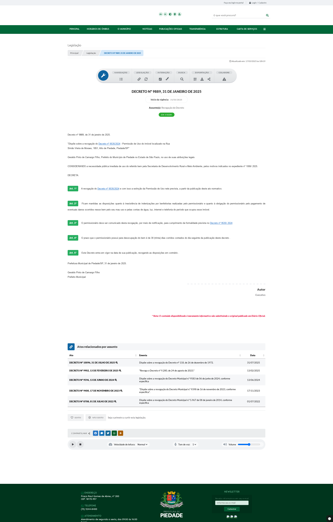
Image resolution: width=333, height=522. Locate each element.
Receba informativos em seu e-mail (232, 498)
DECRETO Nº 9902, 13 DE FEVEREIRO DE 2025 (94, 370)
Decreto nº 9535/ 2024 (221, 223)
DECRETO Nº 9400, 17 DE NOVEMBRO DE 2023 (94, 390)
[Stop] (80, 444)
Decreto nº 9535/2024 (109, 143)
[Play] (72, 444)
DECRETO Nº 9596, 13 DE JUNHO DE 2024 (92, 380)
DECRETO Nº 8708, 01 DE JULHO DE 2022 (91, 401)
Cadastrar (232, 509)
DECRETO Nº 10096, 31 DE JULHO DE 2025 (92, 362)
